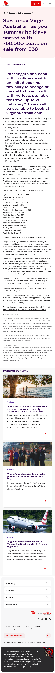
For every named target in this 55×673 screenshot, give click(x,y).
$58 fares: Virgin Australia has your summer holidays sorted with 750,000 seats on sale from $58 (26, 35)
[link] (12, 12)
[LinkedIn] (46, 619)
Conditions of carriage (12, 626)
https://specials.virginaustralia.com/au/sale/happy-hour (24, 310)
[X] (50, 619)
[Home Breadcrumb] (4, 12)
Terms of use (37, 626)
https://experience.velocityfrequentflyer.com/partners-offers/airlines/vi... (26, 358)
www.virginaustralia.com (16, 331)
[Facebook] (38, 619)
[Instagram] (42, 619)
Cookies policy (9, 629)
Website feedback (16, 636)
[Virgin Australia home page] (6, 3)
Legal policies (36, 629)
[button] (36, 3)
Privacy (26, 626)
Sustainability (23, 629)
